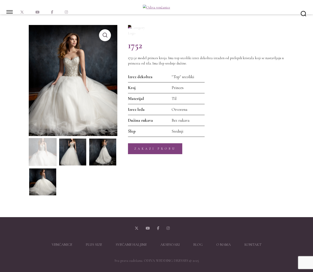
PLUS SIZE (94, 244)
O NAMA (223, 244)
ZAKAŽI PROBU (155, 149)
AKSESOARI (170, 244)
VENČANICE (62, 244)
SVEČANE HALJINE (131, 244)
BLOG (198, 244)
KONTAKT (252, 244)
